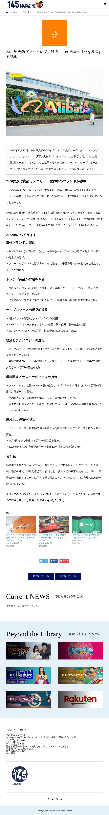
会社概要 (10, 753)
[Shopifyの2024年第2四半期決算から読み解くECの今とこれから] (87, 524)
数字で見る (15, 75)
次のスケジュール (68, 576)
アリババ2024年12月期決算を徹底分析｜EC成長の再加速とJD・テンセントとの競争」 (21, 538)
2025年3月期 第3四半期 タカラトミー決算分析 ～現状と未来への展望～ (53, 538)
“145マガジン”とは (15, 735)
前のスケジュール (41, 576)
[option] (54, 103)
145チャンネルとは (15, 739)
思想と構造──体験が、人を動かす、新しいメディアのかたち (37, 746)
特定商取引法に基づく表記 (19, 748)
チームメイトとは (15, 744)
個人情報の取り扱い (16, 751)
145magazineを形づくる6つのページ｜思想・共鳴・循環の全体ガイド (41, 737)
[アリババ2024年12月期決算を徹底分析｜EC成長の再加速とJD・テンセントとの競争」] (21, 524)
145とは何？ (12, 742)
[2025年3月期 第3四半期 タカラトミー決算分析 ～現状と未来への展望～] (54, 524)
